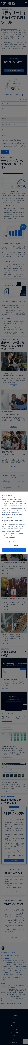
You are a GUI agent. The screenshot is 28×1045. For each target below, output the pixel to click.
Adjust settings (14, 545)
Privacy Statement (7, 517)
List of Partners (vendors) (8, 537)
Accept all (14, 550)
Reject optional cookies (14, 542)
